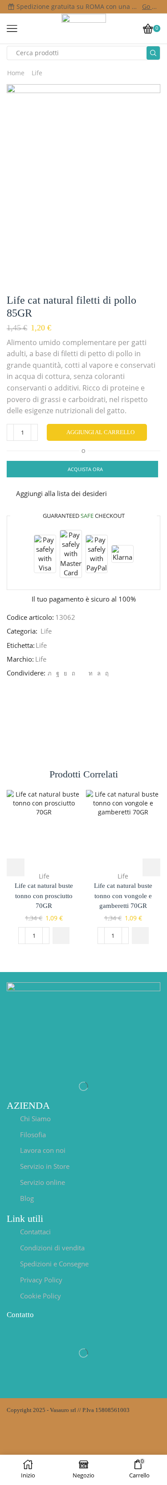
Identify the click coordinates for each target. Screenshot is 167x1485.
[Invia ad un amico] (81, 673)
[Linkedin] (90, 673)
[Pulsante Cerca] (153, 53)
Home (15, 73)
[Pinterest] (73, 673)
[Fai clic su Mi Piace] (57, 673)
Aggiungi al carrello (100, 432)
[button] (61, 935)
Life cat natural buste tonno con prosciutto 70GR (44, 895)
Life (37, 73)
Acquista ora (85, 469)
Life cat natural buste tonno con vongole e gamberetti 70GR (123, 895)
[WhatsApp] (99, 673)
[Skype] (106, 673)
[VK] (65, 673)
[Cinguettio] (49, 673)
